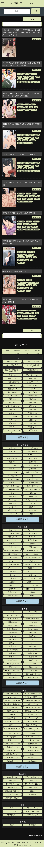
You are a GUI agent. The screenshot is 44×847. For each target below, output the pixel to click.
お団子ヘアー (32, 582)
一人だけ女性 (32, 361)
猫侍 (32, 754)
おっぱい (20, 74)
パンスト (12, 557)
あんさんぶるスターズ (12, 729)
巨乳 (38, 135)
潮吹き (12, 622)
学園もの (32, 370)
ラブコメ (12, 416)
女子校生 (32, 540)
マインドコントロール (12, 431)
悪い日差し (12, 365)
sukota (12, 808)
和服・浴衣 (12, 554)
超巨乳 (32, 507)
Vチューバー (32, 500)
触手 (32, 646)
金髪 (12, 493)
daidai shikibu (29, 254)
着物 (32, 595)
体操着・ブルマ (32, 564)
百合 (12, 413)
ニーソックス (32, 554)
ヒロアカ (32, 721)
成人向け (26, 76)
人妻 (12, 578)
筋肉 (32, 510)
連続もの (12, 787)
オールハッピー (32, 700)
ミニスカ (32, 571)
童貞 (32, 399)
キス (32, 663)
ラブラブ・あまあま (32, 365)
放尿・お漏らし (32, 674)
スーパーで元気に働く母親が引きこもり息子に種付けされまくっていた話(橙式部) (21, 64)
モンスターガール (12, 721)
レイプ (28, 290)
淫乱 (12, 423)
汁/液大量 (32, 677)
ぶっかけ (33, 74)
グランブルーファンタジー (32, 729)
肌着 (32, 575)
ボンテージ (12, 540)
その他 (37, 353)
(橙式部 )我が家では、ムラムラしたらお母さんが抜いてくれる (21, 242)
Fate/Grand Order (12, 704)
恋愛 (32, 406)
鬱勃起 (32, 825)
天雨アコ (12, 740)
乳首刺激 (12, 677)
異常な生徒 (12, 707)
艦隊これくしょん (32, 711)
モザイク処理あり (23, 260)
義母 (12, 585)
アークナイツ (12, 737)
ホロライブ (32, 704)
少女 (32, 469)
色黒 (12, 462)
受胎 (32, 420)
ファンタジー (32, 375)
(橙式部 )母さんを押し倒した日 (14, 271)
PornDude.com (35, 835)
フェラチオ (31, 252)
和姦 (12, 399)
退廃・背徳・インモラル (32, 82)
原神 (12, 714)
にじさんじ (12, 718)
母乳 (32, 402)
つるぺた (12, 476)
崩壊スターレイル (12, 744)
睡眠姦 (32, 79)
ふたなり (32, 465)
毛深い (12, 510)
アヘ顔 (32, 639)
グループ (32, 530)
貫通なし (32, 427)
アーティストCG (32, 784)
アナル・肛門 (32, 619)
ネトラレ (12, 395)
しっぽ (12, 507)
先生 (12, 547)
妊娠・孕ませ (12, 406)
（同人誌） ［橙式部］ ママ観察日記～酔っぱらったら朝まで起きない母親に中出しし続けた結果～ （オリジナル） (21, 32)
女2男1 (12, 409)
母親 (32, 76)
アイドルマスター (12, 700)
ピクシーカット (32, 585)
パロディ (7, 353)
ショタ (32, 389)
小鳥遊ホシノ (32, 750)
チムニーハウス (32, 811)
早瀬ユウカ (12, 747)
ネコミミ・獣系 (32, 557)
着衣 (12, 639)
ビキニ (12, 561)
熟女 (19, 79)
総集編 (32, 794)
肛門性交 (12, 632)
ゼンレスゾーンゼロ (32, 718)
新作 (26, 107)
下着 (12, 571)
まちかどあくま (32, 707)
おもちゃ (32, 670)
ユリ (32, 423)
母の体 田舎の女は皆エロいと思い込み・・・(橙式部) (21, 183)
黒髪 (35, 318)
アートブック (12, 794)
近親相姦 (20, 82)
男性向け (25, 79)
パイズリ (36, 221)
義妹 (32, 592)
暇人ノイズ (32, 808)
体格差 (32, 496)
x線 (12, 385)
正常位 (32, 667)
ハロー (12, 697)
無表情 (20, 168)
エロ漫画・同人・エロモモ (22, 3)
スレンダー (32, 479)
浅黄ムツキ (12, 761)
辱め (12, 375)
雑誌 (12, 780)
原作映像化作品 (12, 798)
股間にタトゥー (32, 589)
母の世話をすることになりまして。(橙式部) (19, 154)
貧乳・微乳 (12, 458)
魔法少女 (32, 568)
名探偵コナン (12, 754)
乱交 (12, 646)
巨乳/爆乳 (32, 482)
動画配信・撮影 (12, 791)
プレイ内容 (37, 350)
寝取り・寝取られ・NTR (12, 370)
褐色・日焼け (12, 486)
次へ (32, 19)
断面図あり (12, 674)
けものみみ (32, 533)
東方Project (12, 711)
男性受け (32, 413)
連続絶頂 (32, 653)
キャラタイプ (17, 350)
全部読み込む (22, 437)
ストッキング (12, 533)
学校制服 (12, 537)
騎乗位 (32, 625)
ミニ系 (32, 476)
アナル (32, 615)
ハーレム (32, 643)
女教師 (32, 561)
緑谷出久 (32, 757)
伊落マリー (12, 750)
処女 (12, 451)
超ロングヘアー (32, 489)
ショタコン (32, 382)
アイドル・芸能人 (32, 697)
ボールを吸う (22, 252)
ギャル (32, 458)
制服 (12, 530)
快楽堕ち (32, 385)
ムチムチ (12, 472)
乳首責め (12, 643)
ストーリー (6, 350)
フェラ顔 (20, 254)
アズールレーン (32, 737)
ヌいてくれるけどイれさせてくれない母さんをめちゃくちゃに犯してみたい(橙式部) (21, 94)
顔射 (12, 657)
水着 (12, 544)
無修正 (32, 787)
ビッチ (12, 465)
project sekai (32, 761)
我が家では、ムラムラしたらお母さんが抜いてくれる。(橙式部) (21, 300)
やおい (12, 378)
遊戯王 (12, 725)
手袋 (32, 547)
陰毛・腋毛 (32, 486)
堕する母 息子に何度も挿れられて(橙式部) (18, 213)
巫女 (12, 582)
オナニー (32, 629)
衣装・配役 (27, 350)
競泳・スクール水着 (12, 550)
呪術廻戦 (32, 744)
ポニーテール (12, 489)
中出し (20, 76)
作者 (27, 353)
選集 (32, 791)
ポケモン (32, 714)
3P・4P (32, 622)
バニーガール (12, 564)
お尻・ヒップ (32, 472)
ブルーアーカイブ (32, 693)
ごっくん (32, 650)
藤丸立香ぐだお (32, 725)
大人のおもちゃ (12, 663)
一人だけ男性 (12, 382)
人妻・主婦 (32, 451)
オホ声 (32, 660)
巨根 (12, 496)
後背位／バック (12, 670)
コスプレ (12, 660)
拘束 (32, 632)
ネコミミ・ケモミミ (32, 578)
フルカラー (21, 257)
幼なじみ (12, 392)
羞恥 (12, 653)
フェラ (27, 74)
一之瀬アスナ (32, 740)
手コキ (27, 137)
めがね (32, 537)
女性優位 (32, 395)
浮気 (12, 427)
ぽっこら (12, 811)
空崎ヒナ (32, 747)
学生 (12, 469)
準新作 (38, 76)
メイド (12, 500)
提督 (32, 733)
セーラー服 (32, 550)
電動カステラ (32, 815)
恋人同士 (32, 416)
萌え (12, 503)
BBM (12, 420)
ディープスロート (33, 282)
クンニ (12, 636)
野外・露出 (12, 629)
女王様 (32, 430)
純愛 (32, 378)
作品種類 (17, 353)
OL (32, 503)
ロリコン (32, 455)
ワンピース (12, 733)
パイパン (12, 455)
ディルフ (12, 514)
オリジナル (21, 262)
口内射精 (20, 196)
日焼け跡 (12, 592)
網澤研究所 (12, 815)
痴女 (12, 402)
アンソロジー (12, 784)
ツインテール (12, 479)
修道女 (12, 589)
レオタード (12, 595)
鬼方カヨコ (12, 757)
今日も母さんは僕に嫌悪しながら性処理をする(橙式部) (21, 125)
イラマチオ (21, 193)
